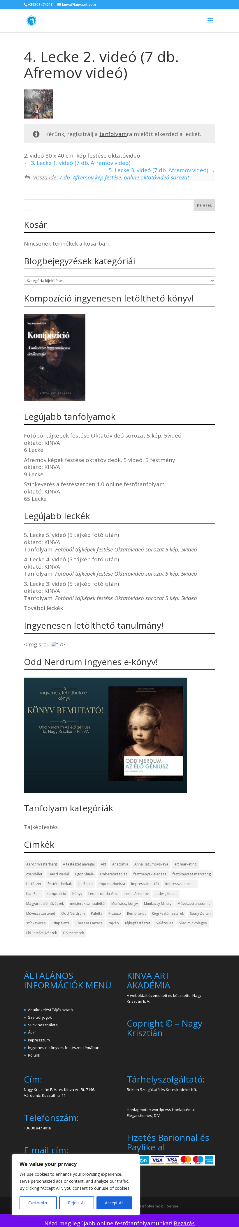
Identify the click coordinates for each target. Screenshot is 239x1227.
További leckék (43, 608)
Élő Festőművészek (41, 932)
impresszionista (112, 883)
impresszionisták (145, 883)
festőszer (33, 883)
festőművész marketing (192, 874)
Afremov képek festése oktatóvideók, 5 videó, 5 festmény (99, 460)
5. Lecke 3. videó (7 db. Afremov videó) (159, 170)
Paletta (96, 913)
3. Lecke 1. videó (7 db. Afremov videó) (79, 163)
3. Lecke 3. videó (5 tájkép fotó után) (71, 584)
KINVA (52, 443)
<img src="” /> (44, 644)
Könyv (77, 893)
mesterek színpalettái (87, 903)
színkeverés (35, 923)
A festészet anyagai (79, 864)
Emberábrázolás (113, 874)
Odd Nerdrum (73, 913)
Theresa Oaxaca (89, 923)
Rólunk (34, 1055)
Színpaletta (61, 923)
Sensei (173, 1206)
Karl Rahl (33, 893)
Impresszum (39, 1040)
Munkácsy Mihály (157, 903)
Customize (38, 1202)
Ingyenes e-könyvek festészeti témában (63, 1047)
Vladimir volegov (193, 923)
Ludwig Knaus (166, 893)
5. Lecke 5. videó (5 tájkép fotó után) (71, 535)
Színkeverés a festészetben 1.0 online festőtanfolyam (94, 484)
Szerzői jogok (40, 1017)
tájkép (114, 923)
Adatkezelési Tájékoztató (50, 1009)
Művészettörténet (40, 913)
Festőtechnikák (60, 883)
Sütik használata (43, 1024)
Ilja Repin (85, 883)
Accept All (114, 1202)
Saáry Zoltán (200, 913)
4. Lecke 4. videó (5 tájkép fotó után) (71, 559)
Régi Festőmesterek (168, 913)
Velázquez (164, 923)
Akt (103, 864)
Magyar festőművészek (45, 903)
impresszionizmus (180, 883)
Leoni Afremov (136, 893)
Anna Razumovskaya (151, 864)
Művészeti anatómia (194, 903)
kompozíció (56, 893)
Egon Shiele (84, 874)
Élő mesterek (73, 932)
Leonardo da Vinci (103, 893)
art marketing (185, 864)
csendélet (34, 874)
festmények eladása (149, 874)
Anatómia (120, 864)
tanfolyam (113, 134)
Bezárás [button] (184, 1223)
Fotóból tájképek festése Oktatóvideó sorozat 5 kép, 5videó (103, 435)
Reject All (76, 1202)
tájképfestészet (137, 923)
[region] (76, 1184)
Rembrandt (136, 913)
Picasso (114, 913)
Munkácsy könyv (124, 903)
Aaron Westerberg (41, 864)
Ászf (32, 1032)
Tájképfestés (41, 827)
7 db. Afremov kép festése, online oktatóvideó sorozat (124, 177)
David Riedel (58, 874)
